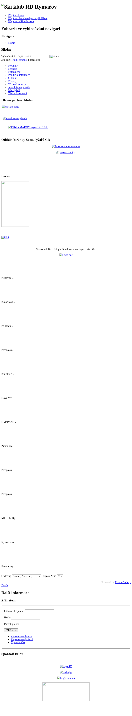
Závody (12, 81)
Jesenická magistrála (19, 87)
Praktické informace (19, 74)
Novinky (13, 65)
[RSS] (5, 237)
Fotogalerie (14, 71)
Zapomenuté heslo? (21, 636)
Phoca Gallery (123, 582)
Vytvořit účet (18, 642)
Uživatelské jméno (14, 611)
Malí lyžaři (14, 90)
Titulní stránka (19, 59)
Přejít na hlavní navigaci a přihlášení (27, 18)
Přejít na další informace (21, 21)
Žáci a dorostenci (17, 93)
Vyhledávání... (9, 56)
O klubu (12, 77)
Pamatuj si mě (11, 624)
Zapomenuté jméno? (22, 639)
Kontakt (12, 68)
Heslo (7, 617)
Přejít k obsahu (16, 15)
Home (11, 42)
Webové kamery (17, 84)
